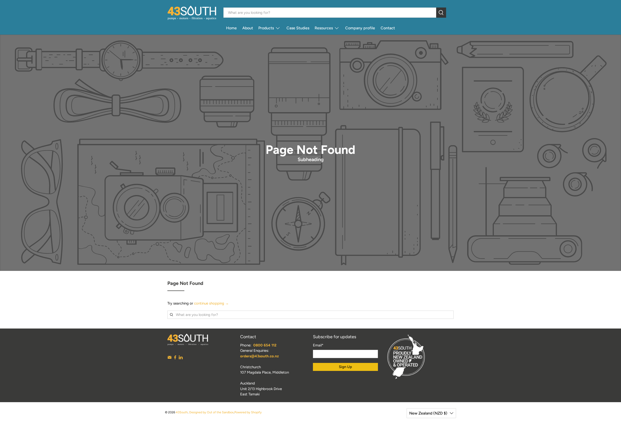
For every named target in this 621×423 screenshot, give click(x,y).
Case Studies (297, 28)
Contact (388, 28)
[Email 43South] (169, 358)
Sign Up (345, 367)
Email (318, 345)
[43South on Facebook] (175, 358)
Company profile (360, 28)
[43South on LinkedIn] (181, 358)
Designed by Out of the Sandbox (211, 412)
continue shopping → (211, 303)
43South (182, 412)
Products (266, 28)
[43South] (192, 13)
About (247, 28)
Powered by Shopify (248, 412)
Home (231, 28)
